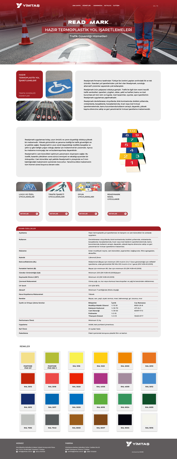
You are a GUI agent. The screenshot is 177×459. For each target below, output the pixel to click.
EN (154, 6)
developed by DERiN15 (137, 452)
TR (157, 6)
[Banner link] (29, 202)
